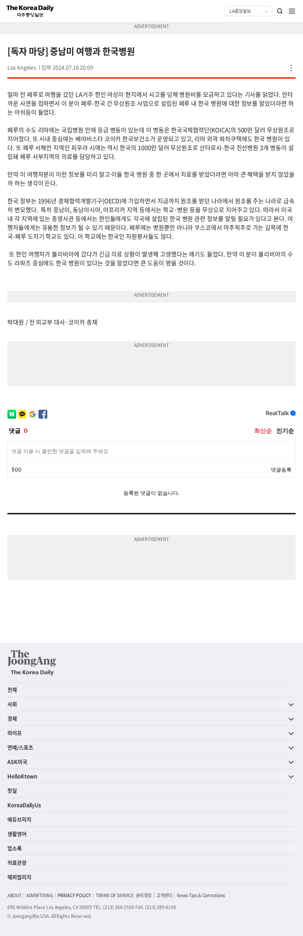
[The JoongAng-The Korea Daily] (31, 662)
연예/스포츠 (20, 747)
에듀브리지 (19, 819)
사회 (12, 704)
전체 (12, 689)
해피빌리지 (19, 877)
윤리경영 (144, 895)
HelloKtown (22, 776)
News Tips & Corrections (201, 895)
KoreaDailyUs (24, 805)
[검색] (280, 11)
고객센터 (164, 895)
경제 (12, 718)
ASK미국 (17, 761)
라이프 (14, 732)
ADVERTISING (39, 895)
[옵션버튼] (291, 68)
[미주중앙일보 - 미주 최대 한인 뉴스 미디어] (30, 11)
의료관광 (17, 862)
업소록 (14, 848)
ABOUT (14, 895)
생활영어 (17, 833)
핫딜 (12, 790)
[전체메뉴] (291, 11)
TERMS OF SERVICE (115, 895)
